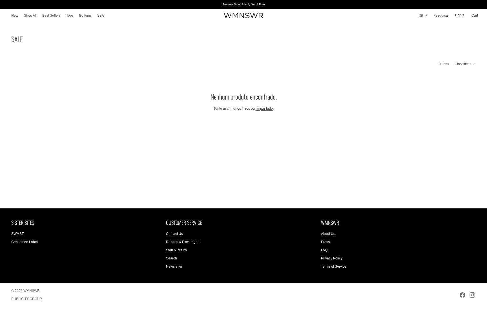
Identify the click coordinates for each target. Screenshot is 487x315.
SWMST (17, 234)
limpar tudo (264, 109)
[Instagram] (472, 295)
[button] (465, 64)
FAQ (324, 250)
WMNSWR (31, 291)
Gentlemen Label (24, 242)
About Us (328, 234)
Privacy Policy (331, 258)
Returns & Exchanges (182, 242)
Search (171, 258)
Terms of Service (333, 266)
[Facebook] (462, 295)
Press (325, 242)
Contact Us (174, 234)
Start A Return (176, 250)
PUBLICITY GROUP (26, 299)
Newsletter (174, 266)
